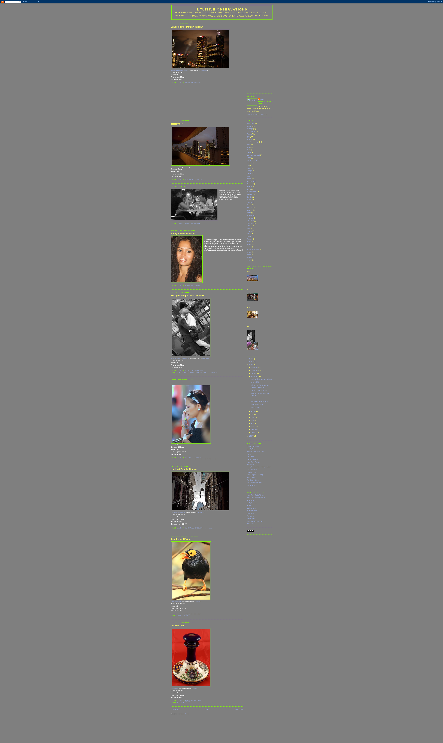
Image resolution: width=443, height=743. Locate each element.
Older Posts (239, 710)
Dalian (249, 168)
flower (249, 189)
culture (249, 163)
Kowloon (250, 184)
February (254, 429)
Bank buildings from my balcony (187, 27)
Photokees (250, 516)
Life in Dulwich (252, 469)
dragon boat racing (253, 249)
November (254, 370)
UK (248, 165)
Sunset (249, 236)
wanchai (249, 194)
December (254, 367)
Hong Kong (194, 372)
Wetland (249, 239)
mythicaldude (251, 508)
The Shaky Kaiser (253, 480)
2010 (251, 359)
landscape (250, 215)
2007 (251, 436)
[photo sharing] (200, 68)
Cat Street (250, 221)
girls (189, 459)
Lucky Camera (252, 503)
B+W (178, 372)
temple (249, 260)
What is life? (251, 524)
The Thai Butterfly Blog (254, 483)
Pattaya (249, 171)
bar (182, 372)
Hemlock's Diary (252, 459)
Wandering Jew (252, 485)
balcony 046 (177, 124)
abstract (249, 210)
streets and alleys (204, 529)
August (253, 411)
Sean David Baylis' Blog (255, 521)
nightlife (215, 372)
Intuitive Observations (221, 9)
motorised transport (253, 155)
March (253, 426)
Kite (248, 228)
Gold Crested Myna (180, 539)
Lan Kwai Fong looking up (184, 469)
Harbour (249, 202)
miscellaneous (251, 192)
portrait (215, 459)
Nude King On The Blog (255, 475)
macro (249, 255)
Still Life (180, 702)
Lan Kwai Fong (205, 372)
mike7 (249, 505)
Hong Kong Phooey (253, 462)
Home (207, 710)
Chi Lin (249, 197)
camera (249, 247)
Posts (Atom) (184, 714)
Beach (249, 152)
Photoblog (250, 513)
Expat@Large (251, 449)
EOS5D (249, 200)
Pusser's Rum (177, 626)
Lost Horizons (251, 472)
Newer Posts (175, 710)
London (249, 231)
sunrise (249, 257)
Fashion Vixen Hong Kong (255, 451)
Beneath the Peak (253, 446)
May (252, 420)
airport (249, 242)
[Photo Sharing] (252, 281)
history (249, 179)
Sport (248, 234)
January (254, 432)
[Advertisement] (188, 103)
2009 (251, 362)
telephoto (250, 218)
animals (180, 615)
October (254, 373)
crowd (249, 213)
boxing (249, 244)
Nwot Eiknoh (251, 477)
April (253, 423)
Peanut (249, 173)
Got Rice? (250, 457)
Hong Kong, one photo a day (256, 498)
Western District (252, 160)
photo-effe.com (252, 511)
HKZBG (186, 615)
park (248, 147)
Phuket (249, 134)
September (255, 376)
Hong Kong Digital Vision (255, 495)
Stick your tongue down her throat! (188, 295)
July (252, 414)
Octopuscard (204, 70)
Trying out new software (183, 233)
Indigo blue (250, 500)
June (253, 417)
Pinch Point (251, 519)
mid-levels (250, 181)
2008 (251, 365)
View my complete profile (257, 114)
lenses (249, 252)
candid (186, 372)
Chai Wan (250, 223)
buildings (180, 529)
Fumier (249, 454)
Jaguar (249, 205)
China (249, 158)
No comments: (196, 82)
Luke (262, 99)
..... (172, 382)
